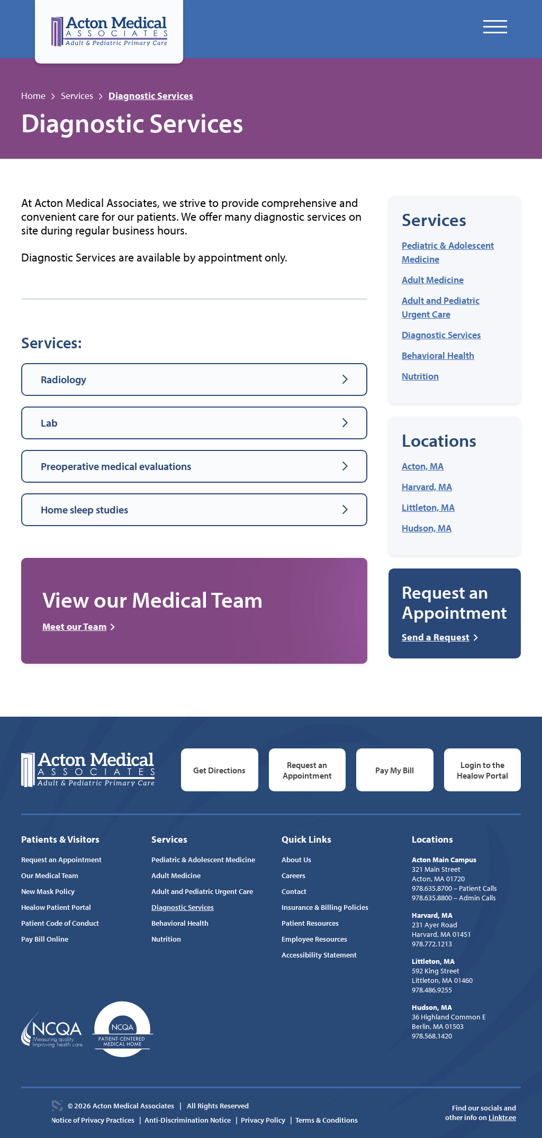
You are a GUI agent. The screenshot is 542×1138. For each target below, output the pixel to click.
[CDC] (122, 1029)
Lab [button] (49, 422)
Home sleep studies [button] (84, 509)
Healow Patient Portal (56, 907)
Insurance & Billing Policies (325, 907)
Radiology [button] (63, 379)
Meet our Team (74, 627)
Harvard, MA (427, 487)
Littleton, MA (428, 507)
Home (33, 95)
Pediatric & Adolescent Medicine (203, 859)
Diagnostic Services (441, 335)
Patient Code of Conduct (60, 923)
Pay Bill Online (44, 939)
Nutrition (420, 376)
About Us (296, 859)
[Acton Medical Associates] (109, 32)
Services (77, 95)
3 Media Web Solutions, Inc (57, 1105)
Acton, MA (423, 466)
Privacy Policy (263, 1120)
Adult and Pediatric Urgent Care (202, 891)
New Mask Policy (48, 891)
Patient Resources (310, 923)
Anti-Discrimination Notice (187, 1120)
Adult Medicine (433, 280)
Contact (294, 891)
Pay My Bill (394, 770)
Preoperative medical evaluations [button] (116, 466)
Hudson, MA (426, 528)
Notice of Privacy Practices (92, 1120)
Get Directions (219, 770)
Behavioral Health (438, 355)
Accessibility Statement (319, 955)
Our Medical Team (49, 875)
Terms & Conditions (326, 1120)
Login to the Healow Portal (482, 770)
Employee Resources (314, 939)
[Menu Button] (495, 26)
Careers (293, 875)
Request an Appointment (307, 770)
